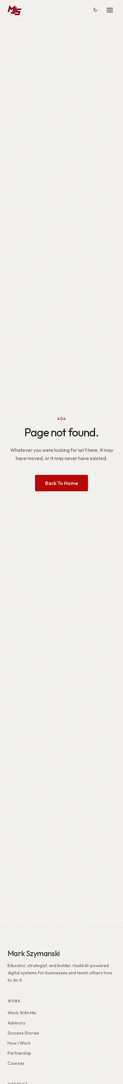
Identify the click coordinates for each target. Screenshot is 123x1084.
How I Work (19, 1043)
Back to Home (61, 483)
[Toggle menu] (109, 10)
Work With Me (22, 1013)
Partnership (19, 1053)
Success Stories (23, 1033)
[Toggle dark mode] (95, 10)
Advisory (16, 1023)
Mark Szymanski (34, 953)
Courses (16, 1063)
